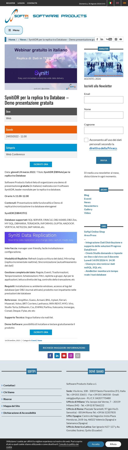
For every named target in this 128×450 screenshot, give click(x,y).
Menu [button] (16, 30)
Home (12, 39)
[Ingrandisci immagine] (41, 67)
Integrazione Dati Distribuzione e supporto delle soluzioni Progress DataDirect (103, 246)
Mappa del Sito (11, 405)
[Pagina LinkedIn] (101, 39)
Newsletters (91, 205)
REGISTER (10, 3)
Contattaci (9, 385)
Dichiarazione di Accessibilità (19, 412)
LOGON (21, 3)
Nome (87, 109)
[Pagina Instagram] (115, 39)
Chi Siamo (8, 392)
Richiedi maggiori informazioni (64, 347)
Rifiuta (113, 444)
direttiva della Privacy (103, 148)
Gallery (88, 209)
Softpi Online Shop (94, 231)
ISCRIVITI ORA (41, 164)
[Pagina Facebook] (97, 39)
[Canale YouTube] (108, 39)
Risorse (7, 399)
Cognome (89, 124)
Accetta (95, 444)
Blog (86, 195)
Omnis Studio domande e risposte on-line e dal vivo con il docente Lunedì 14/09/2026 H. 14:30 (103, 256)
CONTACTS (32, 3)
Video (87, 212)
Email (87, 93)
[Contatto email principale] (120, 39)
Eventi (34, 340)
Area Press (90, 235)
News (23, 39)
